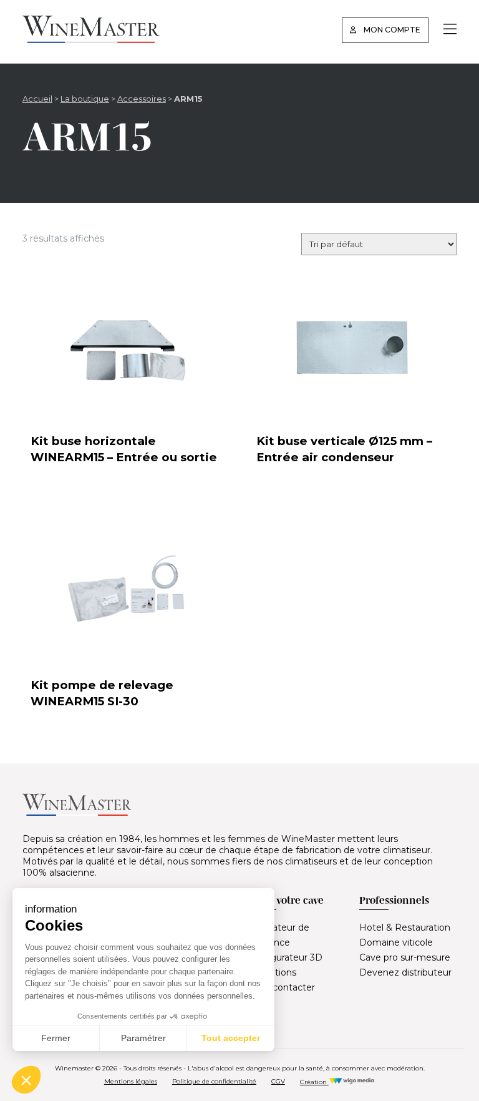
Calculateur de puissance (278, 935)
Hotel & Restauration (404, 927)
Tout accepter (230, 1038)
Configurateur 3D (284, 957)
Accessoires (141, 99)
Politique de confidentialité (214, 1081)
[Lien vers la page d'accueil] (91, 40)
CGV (278, 1081)
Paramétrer (143, 1038)
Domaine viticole (396, 942)
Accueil (37, 99)
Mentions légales (130, 1081)
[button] (26, 1080)
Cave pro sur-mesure (404, 957)
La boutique (84, 99)
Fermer (55, 1038)
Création (314, 1082)
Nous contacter (281, 987)
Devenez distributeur (405, 972)
